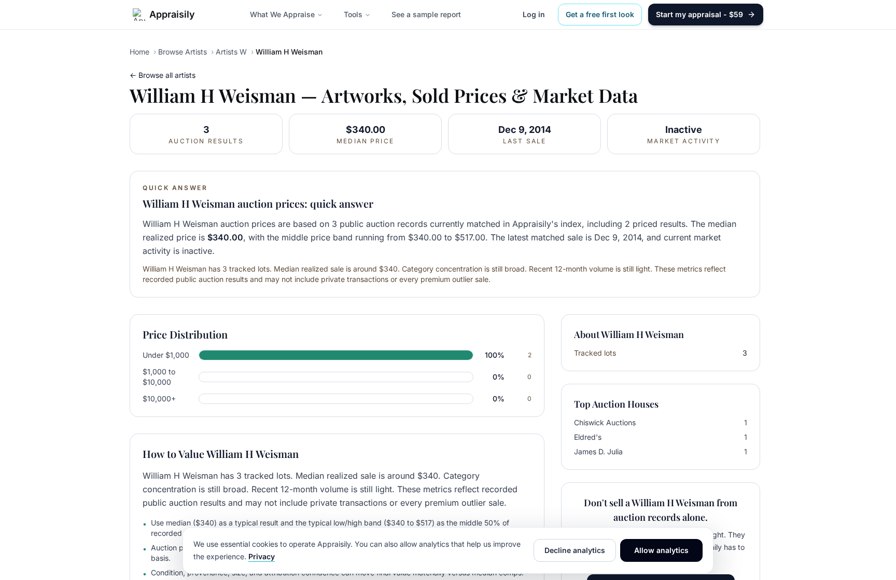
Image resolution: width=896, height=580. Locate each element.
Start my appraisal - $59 (699, 14)
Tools (353, 14)
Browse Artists (182, 51)
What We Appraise (282, 14)
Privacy (261, 556)
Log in (534, 14)
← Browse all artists (162, 75)
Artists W (231, 51)
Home (139, 51)
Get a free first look (600, 14)
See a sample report (426, 14)
